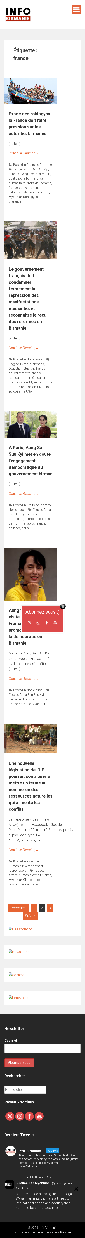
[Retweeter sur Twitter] (26, 1177)
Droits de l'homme (39, 164)
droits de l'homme (38, 183)
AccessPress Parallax (56, 1232)
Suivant (30, 916)
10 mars (25, 364)
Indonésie (15, 192)
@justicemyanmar (62, 1183)
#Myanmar (23, 1198)
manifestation (18, 382)
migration (42, 192)
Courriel (10, 1040)
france (13, 187)
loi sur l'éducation (34, 377)
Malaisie (29, 192)
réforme (14, 387)
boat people (17, 178)
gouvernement (29, 187)
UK (39, 387)
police (48, 382)
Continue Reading (24, 153)
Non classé (34, 359)
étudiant (29, 368)
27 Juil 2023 (23, 1188)
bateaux (14, 174)
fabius (30, 523)
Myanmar (15, 197)
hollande (14, 528)
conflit (36, 875)
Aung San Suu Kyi (36, 169)
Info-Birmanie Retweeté (43, 1177)
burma (30, 178)
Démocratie (33, 519)
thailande (15, 201)
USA (29, 391)
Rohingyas (30, 197)
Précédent (19, 908)
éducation (15, 368)
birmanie (44, 174)
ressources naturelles (24, 884)
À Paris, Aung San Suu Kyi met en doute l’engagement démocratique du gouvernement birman (31, 460)
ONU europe (31, 879)
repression (28, 387)
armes (13, 875)
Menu (76, 9)
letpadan (14, 377)
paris (25, 528)
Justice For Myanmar (32, 1183)
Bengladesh (29, 174)
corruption (16, 519)
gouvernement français (25, 373)
